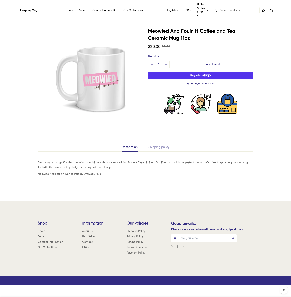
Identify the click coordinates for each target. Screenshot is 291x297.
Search (82, 10)
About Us (87, 231)
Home (69, 10)
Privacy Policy (135, 236)
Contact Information (105, 10)
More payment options (201, 83)
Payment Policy (136, 252)
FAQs (85, 247)
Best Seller (88, 236)
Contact (87, 242)
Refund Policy (135, 242)
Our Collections (133, 10)
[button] (270, 10)
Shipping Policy (136, 231)
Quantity (153, 56)
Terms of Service (137, 247)
